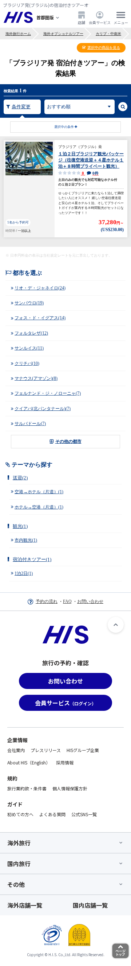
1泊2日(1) (24, 573)
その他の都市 (68, 441)
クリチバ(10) (27, 363)
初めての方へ (20, 814)
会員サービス (100, 22)
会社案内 (16, 750)
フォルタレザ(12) (31, 333)
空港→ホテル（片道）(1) (39, 491)
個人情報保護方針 (69, 788)
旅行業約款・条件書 (27, 788)
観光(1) (20, 526)
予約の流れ (46, 601)
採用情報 (65, 762)
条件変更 (21, 106)
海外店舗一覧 (24, 905)
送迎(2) (20, 477)
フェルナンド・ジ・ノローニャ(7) (48, 393)
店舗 (81, 22)
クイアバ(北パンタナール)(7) (43, 408)
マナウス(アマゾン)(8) (36, 378)
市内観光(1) (26, 540)
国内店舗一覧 (90, 905)
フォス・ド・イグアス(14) (40, 317)
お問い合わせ (90, 601)
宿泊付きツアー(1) (32, 559)
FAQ (67, 601)
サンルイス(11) (29, 348)
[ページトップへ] (116, 625)
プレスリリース (46, 750)
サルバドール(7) (30, 423)
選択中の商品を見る (103, 48)
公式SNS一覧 (84, 814)
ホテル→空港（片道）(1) (39, 507)
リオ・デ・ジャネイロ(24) (40, 288)
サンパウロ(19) (29, 302)
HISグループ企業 (83, 750)
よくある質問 (52, 814)
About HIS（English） (28, 762)
